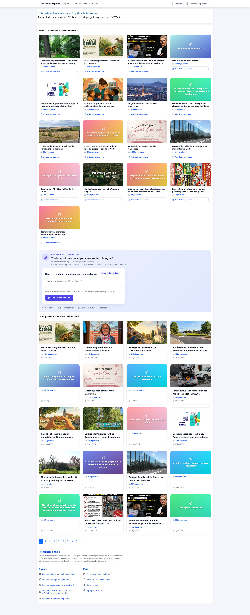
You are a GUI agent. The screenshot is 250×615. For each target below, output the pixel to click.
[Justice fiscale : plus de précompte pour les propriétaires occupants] (190, 183)
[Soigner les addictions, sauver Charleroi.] (147, 97)
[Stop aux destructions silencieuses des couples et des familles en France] (147, 183)
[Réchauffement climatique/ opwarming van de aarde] (59, 226)
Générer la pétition (61, 297)
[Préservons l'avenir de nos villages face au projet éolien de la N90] (103, 140)
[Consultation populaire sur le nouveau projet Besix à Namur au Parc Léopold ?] (59, 55)
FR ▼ (69, 3)
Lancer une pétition (198, 4)
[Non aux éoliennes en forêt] (190, 53)
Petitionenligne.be (51, 3)
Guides (43, 569)
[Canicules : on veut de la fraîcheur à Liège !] (103, 183)
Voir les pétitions (82, 3)
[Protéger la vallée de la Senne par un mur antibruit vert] (190, 140)
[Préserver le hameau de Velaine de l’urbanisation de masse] (59, 140)
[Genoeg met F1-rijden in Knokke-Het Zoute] (59, 183)
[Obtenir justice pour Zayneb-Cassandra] (147, 140)
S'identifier (179, 4)
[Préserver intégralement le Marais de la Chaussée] (103, 55)
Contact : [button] (96, 3)
